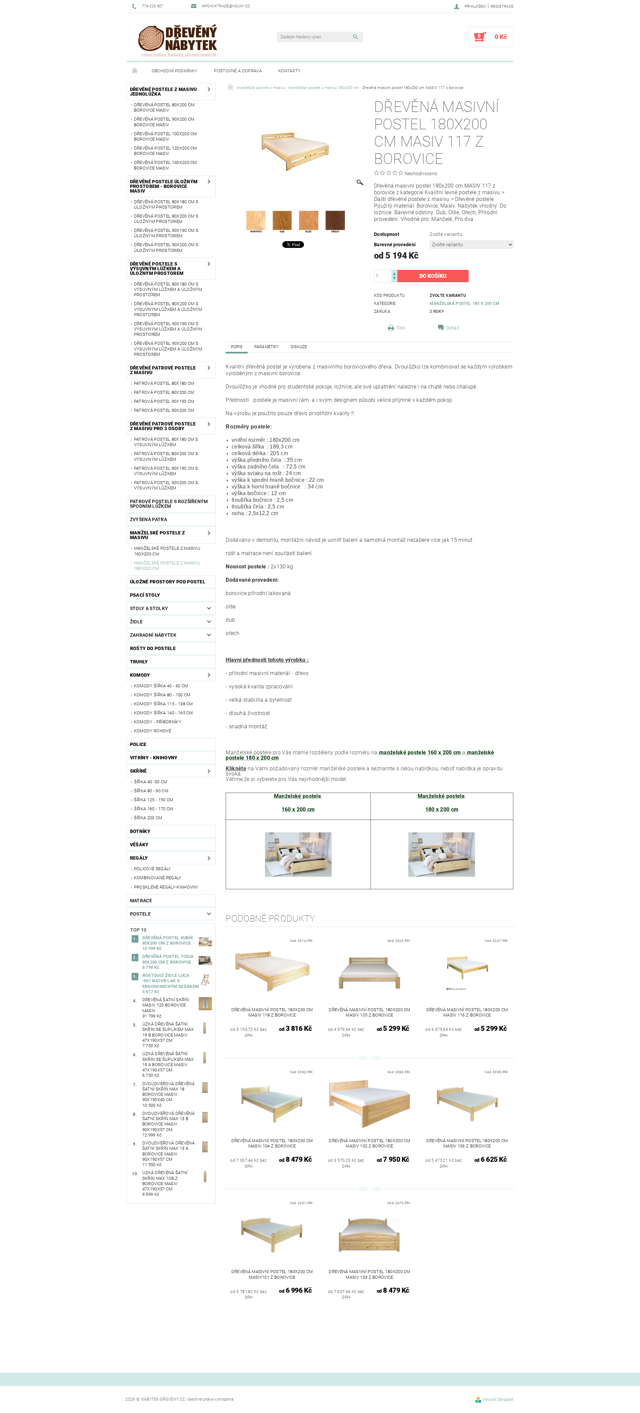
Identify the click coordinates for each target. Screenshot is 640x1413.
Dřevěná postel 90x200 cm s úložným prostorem (166, 247)
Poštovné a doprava (238, 70)
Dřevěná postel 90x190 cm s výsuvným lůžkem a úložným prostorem (168, 329)
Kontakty (289, 70)
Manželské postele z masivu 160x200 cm (167, 551)
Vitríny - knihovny (154, 757)
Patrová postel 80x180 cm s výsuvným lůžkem (166, 442)
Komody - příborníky (157, 721)
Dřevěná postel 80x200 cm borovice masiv (164, 107)
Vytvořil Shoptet (497, 1399)
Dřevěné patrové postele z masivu (163, 370)
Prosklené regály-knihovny (166, 887)
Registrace (502, 6)
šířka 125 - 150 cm (153, 799)
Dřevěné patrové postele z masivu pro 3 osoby (163, 426)
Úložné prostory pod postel (167, 581)
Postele (140, 914)
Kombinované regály (158, 877)
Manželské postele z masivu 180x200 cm (167, 565)
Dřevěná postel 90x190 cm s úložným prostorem (166, 233)
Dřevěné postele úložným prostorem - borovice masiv (163, 186)
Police (138, 744)
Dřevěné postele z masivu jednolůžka (163, 92)
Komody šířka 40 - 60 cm (161, 685)
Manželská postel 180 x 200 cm (464, 303)
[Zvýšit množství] (394, 273)
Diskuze (299, 347)
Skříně (138, 771)
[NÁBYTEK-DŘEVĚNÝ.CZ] (177, 40)
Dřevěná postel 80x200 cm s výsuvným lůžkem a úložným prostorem (168, 309)
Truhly (139, 661)
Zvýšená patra (148, 519)
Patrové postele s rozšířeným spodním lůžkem (169, 504)
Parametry (266, 347)
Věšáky (139, 844)
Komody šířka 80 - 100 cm (162, 694)
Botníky (140, 831)
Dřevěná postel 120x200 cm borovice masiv (165, 151)
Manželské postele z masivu (157, 535)
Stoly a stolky (149, 608)
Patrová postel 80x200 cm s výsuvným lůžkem (166, 456)
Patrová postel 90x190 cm (164, 401)
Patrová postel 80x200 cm (164, 392)
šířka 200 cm (148, 817)
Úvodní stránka (135, 71)
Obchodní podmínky (174, 70)
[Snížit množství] (394, 279)
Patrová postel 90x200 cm (164, 410)
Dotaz (452, 328)
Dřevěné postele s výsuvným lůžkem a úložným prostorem (156, 268)
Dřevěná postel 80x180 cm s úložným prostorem (166, 204)
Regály (139, 858)
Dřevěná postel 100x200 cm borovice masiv (165, 136)
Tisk (400, 328)
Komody (140, 675)
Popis (236, 347)
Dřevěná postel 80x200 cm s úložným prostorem (166, 219)
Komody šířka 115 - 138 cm (163, 703)
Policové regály (152, 868)
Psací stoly (145, 595)
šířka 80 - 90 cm (151, 790)
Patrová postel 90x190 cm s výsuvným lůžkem (166, 471)
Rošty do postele (153, 648)
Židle (136, 621)
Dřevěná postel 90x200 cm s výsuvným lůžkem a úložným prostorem (168, 349)
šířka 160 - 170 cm (153, 808)
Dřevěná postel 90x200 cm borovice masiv (164, 122)
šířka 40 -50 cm (150, 781)
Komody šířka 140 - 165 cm (163, 712)
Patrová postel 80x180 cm (164, 383)
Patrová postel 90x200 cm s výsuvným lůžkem (166, 485)
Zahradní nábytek (153, 635)
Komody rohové (152, 730)
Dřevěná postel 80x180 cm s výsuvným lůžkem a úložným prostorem (168, 290)
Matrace (141, 900)
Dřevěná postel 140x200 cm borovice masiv (165, 165)
